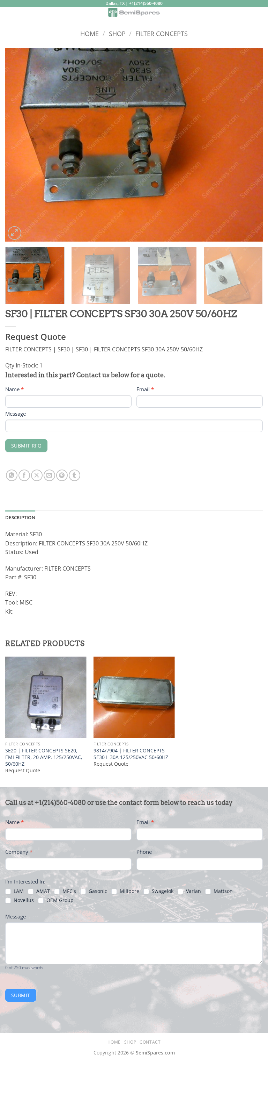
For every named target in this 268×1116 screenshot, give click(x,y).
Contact (150, 1042)
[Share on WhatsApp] (11, 475)
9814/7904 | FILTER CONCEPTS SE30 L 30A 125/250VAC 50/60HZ (131, 753)
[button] (9, 15)
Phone (144, 851)
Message (15, 413)
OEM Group (59, 900)
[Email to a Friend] (49, 475)
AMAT (42, 891)
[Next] (249, 144)
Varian (193, 891)
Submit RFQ (26, 445)
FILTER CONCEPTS (161, 33)
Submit (20, 995)
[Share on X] (37, 475)
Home (89, 33)
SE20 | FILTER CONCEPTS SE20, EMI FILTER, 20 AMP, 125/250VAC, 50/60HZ (43, 757)
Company (18, 851)
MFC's (68, 891)
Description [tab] (20, 517)
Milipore (128, 891)
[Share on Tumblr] (74, 475)
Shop (117, 33)
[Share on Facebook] (24, 475)
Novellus (23, 900)
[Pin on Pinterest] (62, 475)
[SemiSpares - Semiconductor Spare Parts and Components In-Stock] (134, 12)
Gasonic (97, 891)
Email (145, 389)
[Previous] (19, 144)
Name (14, 389)
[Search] (260, 13)
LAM (18, 891)
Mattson (222, 891)
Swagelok (161, 891)
